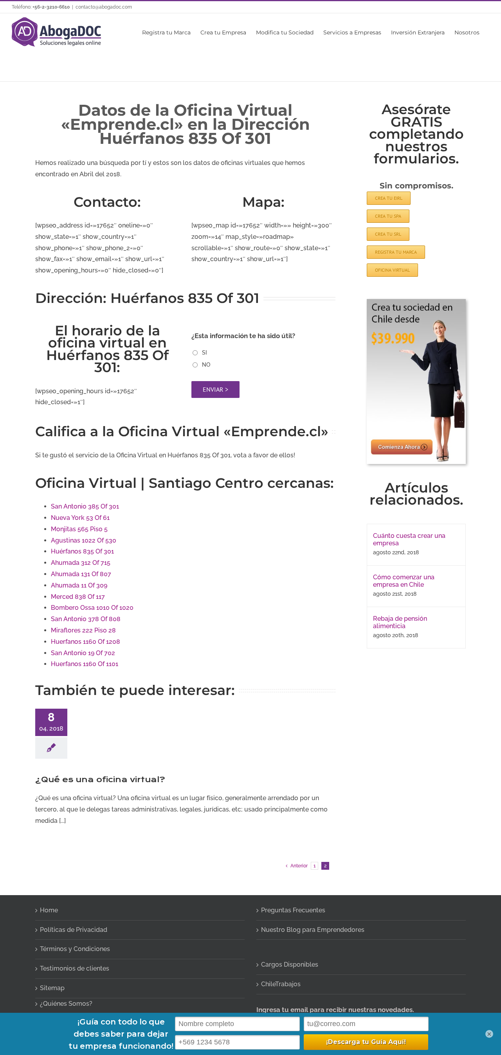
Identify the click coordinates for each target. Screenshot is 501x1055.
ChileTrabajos (281, 984)
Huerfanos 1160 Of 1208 (85, 641)
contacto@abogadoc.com (104, 7)
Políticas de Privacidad (73, 929)
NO (206, 365)
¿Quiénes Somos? (66, 1003)
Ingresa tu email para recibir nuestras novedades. (335, 1010)
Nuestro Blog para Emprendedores (312, 929)
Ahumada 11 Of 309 (79, 585)
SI (204, 352)
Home (49, 910)
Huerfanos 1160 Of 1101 (84, 664)
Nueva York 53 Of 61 (80, 517)
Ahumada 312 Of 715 (80, 562)
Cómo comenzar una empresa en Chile (403, 580)
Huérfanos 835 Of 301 (82, 551)
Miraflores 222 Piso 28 (83, 630)
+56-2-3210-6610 (51, 7)
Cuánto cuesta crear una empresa (409, 539)
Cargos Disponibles (289, 964)
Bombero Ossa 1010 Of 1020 (92, 607)
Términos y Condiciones (75, 949)
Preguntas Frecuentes (293, 910)
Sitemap (52, 988)
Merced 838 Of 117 (78, 596)
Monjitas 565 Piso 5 (79, 529)
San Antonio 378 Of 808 (86, 619)
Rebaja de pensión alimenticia (400, 622)
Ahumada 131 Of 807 (81, 574)
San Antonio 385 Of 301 (85, 506)
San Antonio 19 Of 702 (83, 653)
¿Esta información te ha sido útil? (243, 336)
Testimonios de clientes (74, 968)
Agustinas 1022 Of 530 (83, 540)
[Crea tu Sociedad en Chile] (416, 302)
